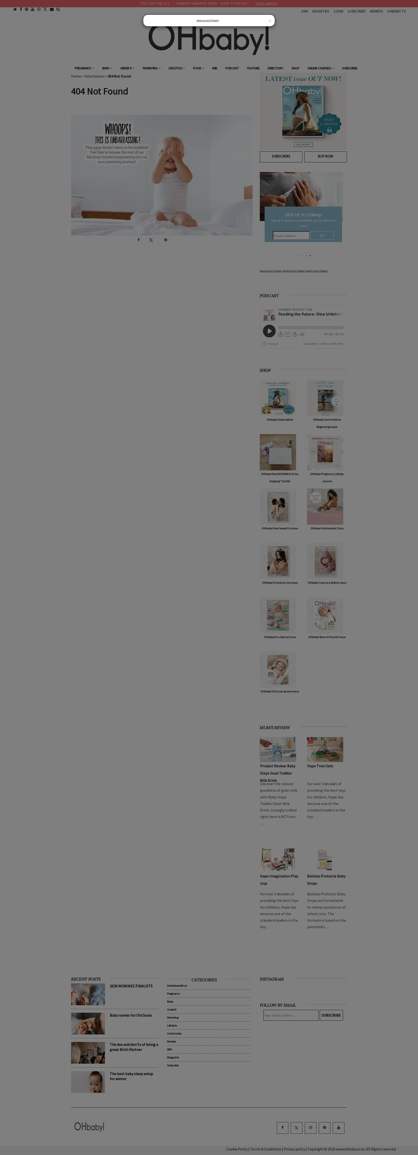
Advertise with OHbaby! (208, 20)
